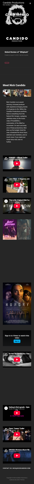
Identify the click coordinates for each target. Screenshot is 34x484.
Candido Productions (13, 2)
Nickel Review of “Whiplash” (16, 52)
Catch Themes (21, 479)
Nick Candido (24, 55)
